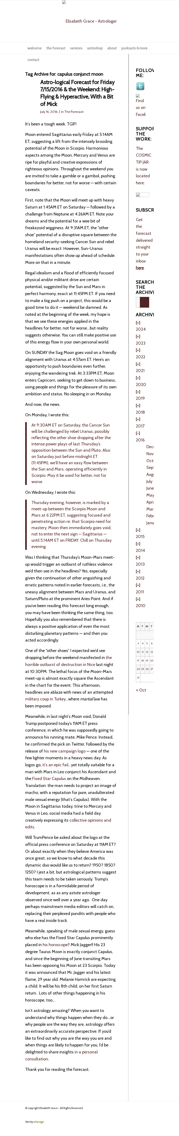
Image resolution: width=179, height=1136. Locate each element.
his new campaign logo (65, 751)
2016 (140, 440)
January (153, 522)
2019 (140, 398)
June (150, 488)
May (150, 495)
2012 (140, 578)
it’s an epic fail (54, 764)
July (149, 481)
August (152, 474)
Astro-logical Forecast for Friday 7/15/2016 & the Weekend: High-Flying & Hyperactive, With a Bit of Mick (77, 93)
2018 (140, 412)
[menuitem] (34, 48)
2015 (140, 536)
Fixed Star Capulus (49, 778)
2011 (140, 592)
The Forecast (73, 112)
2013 (140, 564)
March (152, 509)
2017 (140, 426)
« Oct (141, 690)
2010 (140, 605)
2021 (140, 370)
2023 (140, 343)
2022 (140, 357)
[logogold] (89, 21)
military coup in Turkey (45, 699)
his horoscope (55, 944)
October (154, 460)
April (150, 502)
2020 (141, 384)
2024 (141, 329)
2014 (140, 550)
